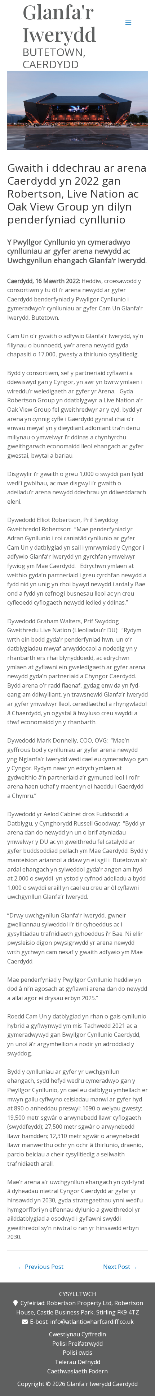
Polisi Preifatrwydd (77, 1344)
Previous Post (40, 1266)
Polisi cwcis (77, 1352)
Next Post (120, 1266)
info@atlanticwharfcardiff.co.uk (92, 1322)
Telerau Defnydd (77, 1362)
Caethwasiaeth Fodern (77, 1371)
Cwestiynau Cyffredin (77, 1334)
